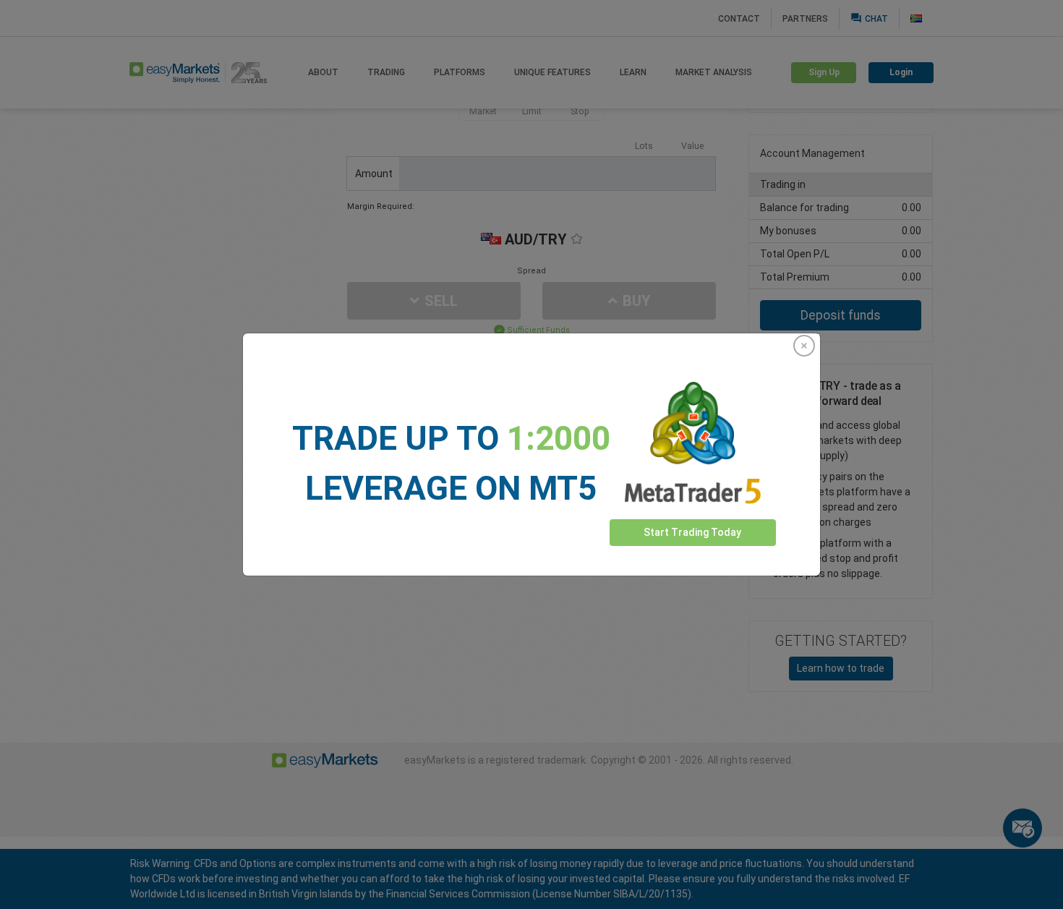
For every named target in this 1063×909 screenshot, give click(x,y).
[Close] (804, 345)
